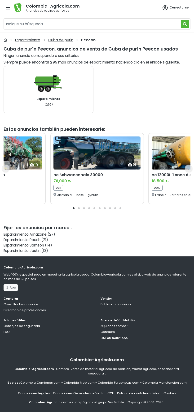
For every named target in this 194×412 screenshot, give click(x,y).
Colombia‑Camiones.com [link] (40, 383)
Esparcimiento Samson (24, 245)
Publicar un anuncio (116, 304)
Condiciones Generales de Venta (79, 393)
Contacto (108, 332)
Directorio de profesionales (25, 310)
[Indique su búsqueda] (185, 24)
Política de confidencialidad (138, 393)
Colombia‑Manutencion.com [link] (164, 383)
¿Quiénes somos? (114, 326)
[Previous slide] (5, 168)
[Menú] (8, 7)
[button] (73, 208)
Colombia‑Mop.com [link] (79, 383)
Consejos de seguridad (22, 326)
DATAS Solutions (114, 338)
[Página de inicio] (5, 40)
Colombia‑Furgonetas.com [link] (118, 383)
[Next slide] (188, 168)
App (12, 287)
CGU (110, 393)
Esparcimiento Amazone (25, 234)
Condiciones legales (34, 393)
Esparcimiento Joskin (22, 250)
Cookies (169, 393)
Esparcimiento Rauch (22, 239)
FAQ (7, 332)
